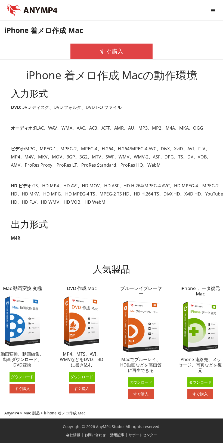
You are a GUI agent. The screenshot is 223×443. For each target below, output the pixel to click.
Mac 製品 (31, 412)
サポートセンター (143, 434)
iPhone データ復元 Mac (200, 291)
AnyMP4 (11, 412)
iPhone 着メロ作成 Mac (43, 30)
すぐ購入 (111, 51)
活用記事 (117, 434)
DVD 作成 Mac (82, 288)
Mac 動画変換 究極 (22, 288)
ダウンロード (22, 376)
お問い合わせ (95, 434)
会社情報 (73, 434)
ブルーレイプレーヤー (141, 291)
